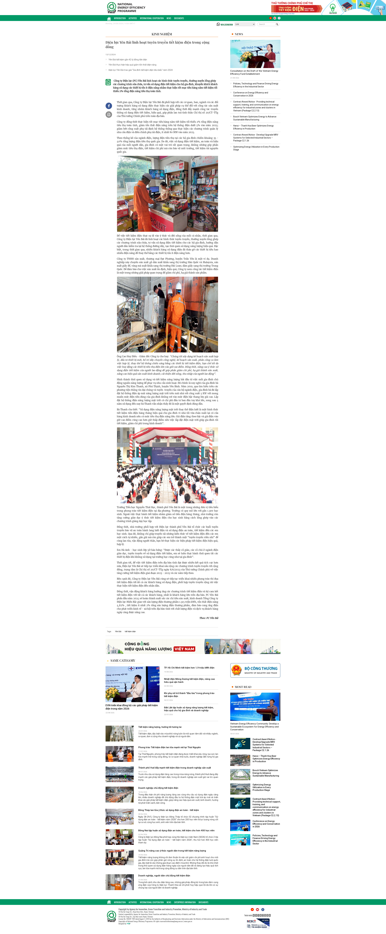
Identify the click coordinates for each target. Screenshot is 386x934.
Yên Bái (118, 631)
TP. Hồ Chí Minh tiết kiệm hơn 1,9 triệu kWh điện (189, 668)
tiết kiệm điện (130, 631)
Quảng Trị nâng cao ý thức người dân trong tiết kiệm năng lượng (172, 851)
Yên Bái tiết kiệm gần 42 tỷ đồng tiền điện (128, 59)
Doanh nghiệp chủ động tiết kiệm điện (158, 788)
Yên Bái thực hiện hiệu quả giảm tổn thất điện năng (132, 65)
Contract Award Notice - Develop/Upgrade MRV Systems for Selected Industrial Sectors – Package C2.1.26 (255, 138)
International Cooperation (152, 18)
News (169, 18)
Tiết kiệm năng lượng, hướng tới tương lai (160, 727)
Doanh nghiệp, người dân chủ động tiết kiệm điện (164, 875)
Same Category (123, 661)
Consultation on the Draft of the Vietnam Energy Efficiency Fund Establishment (254, 72)
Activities (133, 18)
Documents (179, 18)
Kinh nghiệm (162, 34)
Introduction (120, 18)
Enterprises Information (185, 902)
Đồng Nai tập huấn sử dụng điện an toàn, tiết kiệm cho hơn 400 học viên (176, 830)
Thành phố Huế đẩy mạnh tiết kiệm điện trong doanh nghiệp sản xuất (174, 767)
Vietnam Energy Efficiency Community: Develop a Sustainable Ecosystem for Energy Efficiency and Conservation (254, 726)
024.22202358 (227, 24)
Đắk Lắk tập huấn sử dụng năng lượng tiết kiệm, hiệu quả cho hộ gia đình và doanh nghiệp (189, 709)
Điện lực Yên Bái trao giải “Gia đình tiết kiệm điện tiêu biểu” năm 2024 (141, 70)
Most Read (243, 687)
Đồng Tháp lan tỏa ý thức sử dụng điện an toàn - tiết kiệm (168, 810)
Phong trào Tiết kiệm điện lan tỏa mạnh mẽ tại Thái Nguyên (169, 747)
